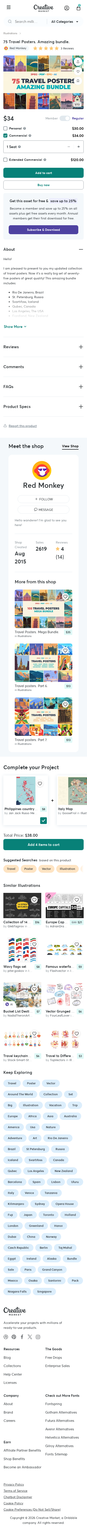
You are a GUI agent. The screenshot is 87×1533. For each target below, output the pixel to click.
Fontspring (53, 1404)
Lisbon (55, 1182)
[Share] (78, 61)
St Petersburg (35, 1149)
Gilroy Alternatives (59, 1446)
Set (70, 1094)
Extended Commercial (25, 160)
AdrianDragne (59, 926)
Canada (58, 1160)
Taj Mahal (65, 1248)
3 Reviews (67, 48)
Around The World (20, 1094)
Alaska (51, 1259)
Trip (75, 1105)
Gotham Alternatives (61, 1412)
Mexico (13, 1280)
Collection (51, 1094)
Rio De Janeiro (58, 1138)
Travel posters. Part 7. (31, 740)
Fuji (10, 1215)
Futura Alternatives (59, 1420)
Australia (70, 1116)
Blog (7, 1357)
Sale (11, 1270)
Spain (37, 1182)
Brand (8, 1412)
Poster (31, 1083)
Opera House (65, 1204)
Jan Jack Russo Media (24, 813)
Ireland (31, 1259)
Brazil (12, 1149)
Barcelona (15, 1182)
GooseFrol (69, 813)
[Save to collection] (78, 81)
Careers (9, 1420)
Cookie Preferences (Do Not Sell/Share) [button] (32, 1509)
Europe (13, 1116)
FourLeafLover (60, 1015)
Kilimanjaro (16, 1204)
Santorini (54, 1280)
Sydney (40, 1204)
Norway (51, 1237)
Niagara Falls (17, 1291)
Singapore (44, 1291)
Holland (70, 1215)
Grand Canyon (52, 1270)
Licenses (10, 1382)
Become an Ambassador (22, 1467)
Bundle (72, 1259)
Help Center (13, 1374)
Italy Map (65, 809)
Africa (32, 1116)
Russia (60, 1149)
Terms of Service (15, 1490)
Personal (15, 128)
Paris (28, 1270)
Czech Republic (18, 1248)
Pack (75, 1280)
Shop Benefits (14, 1459)
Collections (12, 1366)
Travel (12, 1083)
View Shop (70, 446)
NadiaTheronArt (19, 1015)
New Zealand (64, 1171)
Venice (29, 1193)
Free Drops (53, 1357)
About (8, 1404)
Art (35, 1138)
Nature (51, 1127)
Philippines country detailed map (30, 809)
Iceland (13, 1160)
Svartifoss (35, 1160)
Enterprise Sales (57, 1366)
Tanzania (51, 1193)
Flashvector (58, 971)
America (13, 1127)
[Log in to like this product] (65, 596)
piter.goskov (16, 971)
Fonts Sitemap (56, 1454)
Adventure (15, 1138)
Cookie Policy (13, 1503)
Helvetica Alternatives (62, 1437)
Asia (50, 1116)
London (13, 1226)
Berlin (44, 1248)
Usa (32, 1127)
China (31, 1237)
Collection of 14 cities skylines (26, 922)
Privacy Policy (14, 1484)
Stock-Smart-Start (20, 1060)
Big (10, 1105)
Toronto (48, 1215)
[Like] (78, 71)
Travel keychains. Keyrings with (27, 1056)
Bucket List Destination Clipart (27, 1011)
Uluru (75, 1182)
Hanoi (58, 1226)
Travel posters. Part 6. (31, 686)
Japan (28, 1215)
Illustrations (10, 33)
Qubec (12, 1171)
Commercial (18, 136)
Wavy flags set (14, 966)
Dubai (12, 1237)
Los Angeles (36, 1171)
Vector (50, 1083)
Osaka (33, 1280)
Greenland (36, 1226)
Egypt (12, 1259)
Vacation (55, 1105)
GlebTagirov (16, 926)
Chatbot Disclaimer (18, 1497)
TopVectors (57, 1060)
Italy (11, 1193)
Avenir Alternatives (59, 1429)
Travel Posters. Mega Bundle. (37, 632)
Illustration (30, 1105)
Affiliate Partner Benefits (22, 1450)
